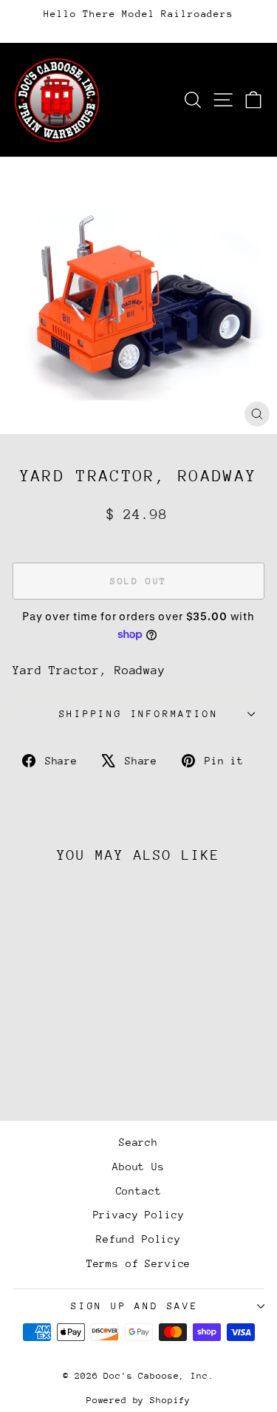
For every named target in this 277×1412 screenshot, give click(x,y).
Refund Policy (138, 1239)
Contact (139, 1191)
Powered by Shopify (138, 1400)
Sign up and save (135, 1305)
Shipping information (139, 713)
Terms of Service (138, 1263)
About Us (138, 1166)
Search (138, 1142)
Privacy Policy (139, 1215)
